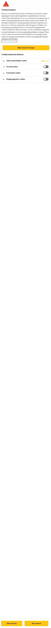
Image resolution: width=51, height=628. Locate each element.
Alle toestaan (36, 623)
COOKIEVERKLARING (9, 41)
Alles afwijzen (12, 623)
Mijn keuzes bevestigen (26, 48)
